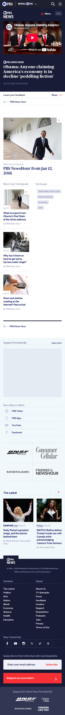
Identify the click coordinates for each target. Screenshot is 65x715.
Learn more (57, 342)
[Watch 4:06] (16, 285)
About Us (41, 588)
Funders (40, 604)
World (6, 604)
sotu (40, 207)
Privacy (39, 623)
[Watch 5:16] (16, 242)
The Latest (10, 492)
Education (8, 619)
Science (7, 611)
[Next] (58, 492)
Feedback (41, 600)
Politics (40, 525)
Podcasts (41, 615)
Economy (8, 608)
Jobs (38, 619)
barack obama (45, 196)
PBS (7, 4)
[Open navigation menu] (60, 4)
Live (58, 13)
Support (40, 608)
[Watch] (32, 139)
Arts (16, 525)
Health (6, 615)
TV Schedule (42, 592)
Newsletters (42, 611)
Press (39, 596)
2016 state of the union (49, 191)
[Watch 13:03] (16, 199)
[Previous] (51, 492)
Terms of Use (43, 627)
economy (42, 202)
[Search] (53, 4)
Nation (6, 600)
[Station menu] (35, 3)
